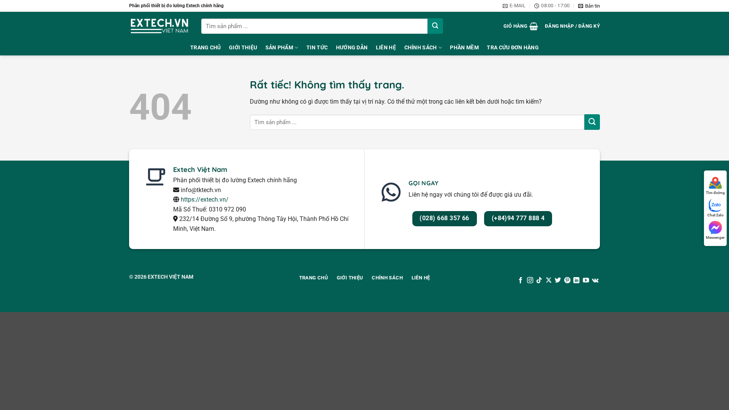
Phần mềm (464, 47)
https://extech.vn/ (205, 199)
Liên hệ (386, 47)
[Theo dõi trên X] (549, 280)
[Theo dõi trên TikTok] (539, 280)
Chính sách (420, 47)
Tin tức (317, 47)
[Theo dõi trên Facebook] (521, 280)
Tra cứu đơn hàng (513, 47)
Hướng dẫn (352, 47)
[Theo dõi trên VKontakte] (595, 280)
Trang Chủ (205, 47)
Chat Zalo (715, 215)
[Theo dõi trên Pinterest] (567, 280)
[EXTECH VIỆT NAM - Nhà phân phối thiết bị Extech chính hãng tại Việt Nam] (159, 26)
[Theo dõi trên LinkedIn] (576, 280)
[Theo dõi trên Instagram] (530, 280)
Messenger (715, 237)
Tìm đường (715, 193)
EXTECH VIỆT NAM (170, 277)
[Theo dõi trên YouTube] (585, 280)
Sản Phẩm (279, 47)
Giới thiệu (243, 47)
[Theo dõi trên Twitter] (558, 280)
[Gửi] (435, 26)
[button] (589, 6)
